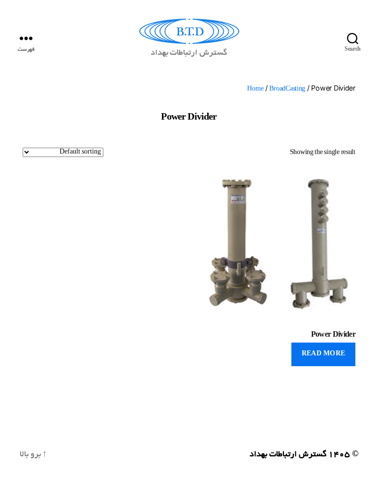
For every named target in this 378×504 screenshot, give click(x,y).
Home (255, 89)
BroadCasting (287, 89)
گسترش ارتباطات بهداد (288, 454)
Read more (324, 354)
